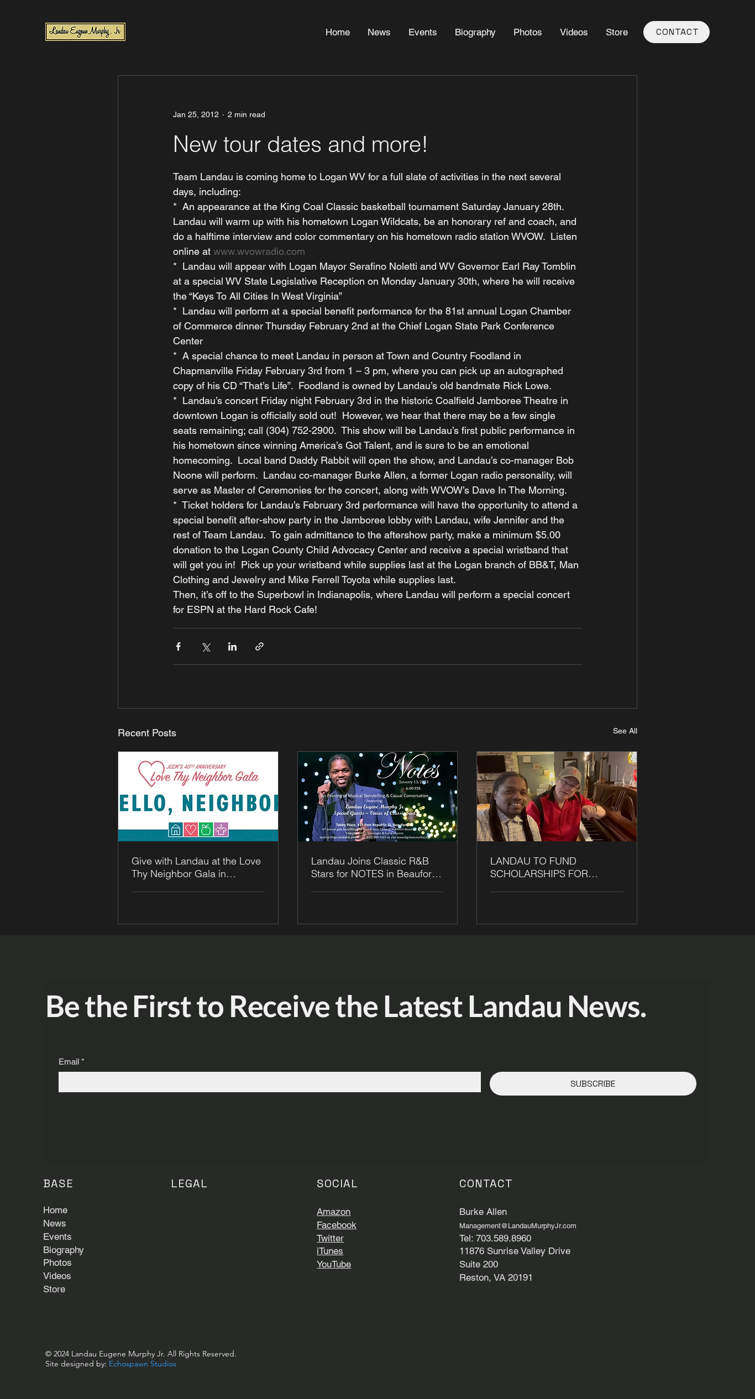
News (54, 1223)
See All (625, 730)
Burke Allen (483, 1211)
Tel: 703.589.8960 (495, 1238)
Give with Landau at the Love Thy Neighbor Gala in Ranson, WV (196, 867)
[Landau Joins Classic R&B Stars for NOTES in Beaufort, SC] (378, 796)
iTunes (330, 1250)
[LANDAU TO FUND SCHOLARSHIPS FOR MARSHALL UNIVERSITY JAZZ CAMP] (557, 796)
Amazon (333, 1211)
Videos (57, 1275)
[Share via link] (259, 646)
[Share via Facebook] (178, 646)
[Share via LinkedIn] (232, 646)
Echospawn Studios (142, 1364)
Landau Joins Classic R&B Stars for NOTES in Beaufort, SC (374, 867)
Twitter (330, 1238)
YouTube (334, 1264)
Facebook (336, 1224)
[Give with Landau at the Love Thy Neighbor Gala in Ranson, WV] (198, 796)
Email (72, 1061)
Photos (57, 1262)
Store (54, 1289)
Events (57, 1236)
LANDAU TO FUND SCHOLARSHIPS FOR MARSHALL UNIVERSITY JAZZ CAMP (546, 867)
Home (55, 1209)
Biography (63, 1249)
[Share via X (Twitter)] (205, 646)
